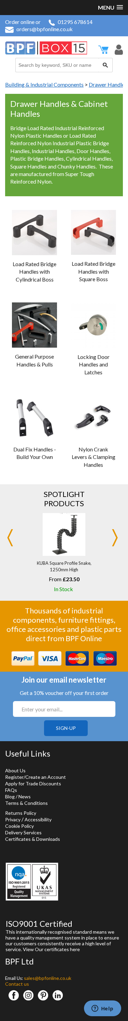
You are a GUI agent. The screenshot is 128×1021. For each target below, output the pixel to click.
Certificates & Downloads (32, 839)
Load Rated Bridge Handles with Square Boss (93, 271)
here (75, 949)
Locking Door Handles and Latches (93, 364)
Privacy (12, 819)
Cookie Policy (19, 826)
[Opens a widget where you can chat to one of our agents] (102, 1009)
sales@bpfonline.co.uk (47, 978)
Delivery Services (23, 832)
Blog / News (18, 796)
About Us (15, 770)
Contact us (17, 984)
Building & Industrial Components (44, 84)
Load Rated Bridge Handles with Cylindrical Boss (34, 272)
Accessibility (38, 819)
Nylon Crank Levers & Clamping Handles (93, 457)
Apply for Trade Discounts (33, 783)
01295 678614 (75, 21)
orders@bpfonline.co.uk (44, 29)
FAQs (11, 790)
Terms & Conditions (26, 803)
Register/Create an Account (35, 777)
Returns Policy (20, 813)
